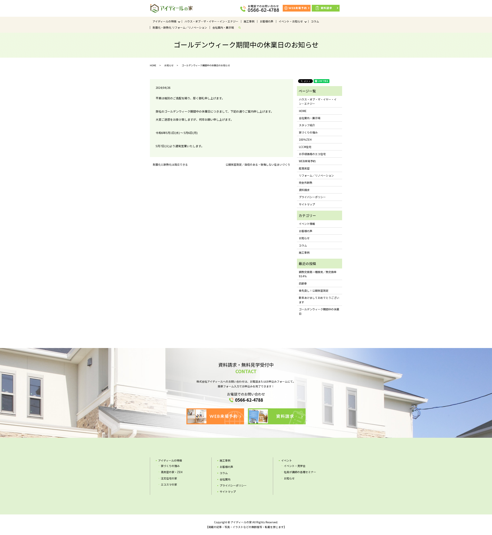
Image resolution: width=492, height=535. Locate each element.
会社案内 (225, 479)
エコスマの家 (169, 484)
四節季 (303, 283)
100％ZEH (305, 139)
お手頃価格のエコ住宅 (312, 154)
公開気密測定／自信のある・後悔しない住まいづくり (258, 164)
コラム (315, 21)
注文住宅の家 (169, 478)
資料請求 (304, 190)
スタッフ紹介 (307, 125)
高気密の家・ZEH (171, 472)
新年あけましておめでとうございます (319, 300)
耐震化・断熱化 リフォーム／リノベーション (180, 27)
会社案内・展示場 (223, 27)
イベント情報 (307, 224)
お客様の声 (266, 21)
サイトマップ (307, 204)
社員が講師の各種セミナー (300, 472)
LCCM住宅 (305, 147)
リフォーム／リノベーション (316, 175)
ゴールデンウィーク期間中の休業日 (319, 311)
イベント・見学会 (294, 466)
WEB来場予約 (307, 161)
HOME (153, 65)
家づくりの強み (308, 132)
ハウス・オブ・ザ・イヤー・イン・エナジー (211, 21)
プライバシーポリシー (312, 197)
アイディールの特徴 (164, 21)
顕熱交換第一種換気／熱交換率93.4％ (318, 274)
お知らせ (169, 65)
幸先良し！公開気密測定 (313, 290)
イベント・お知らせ (291, 21)
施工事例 (249, 21)
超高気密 (304, 168)
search (241, 27)
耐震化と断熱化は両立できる (170, 164)
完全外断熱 (305, 182)
